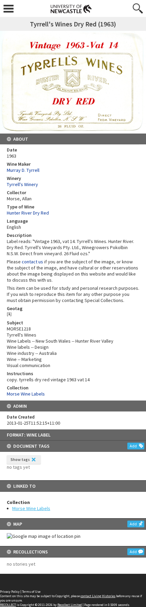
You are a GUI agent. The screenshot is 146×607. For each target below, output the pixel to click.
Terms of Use (31, 591)
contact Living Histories (97, 596)
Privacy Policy (10, 591)
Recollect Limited (69, 605)
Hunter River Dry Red (28, 213)
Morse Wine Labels (31, 508)
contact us (32, 262)
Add (133, 445)
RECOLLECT (8, 605)
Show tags (20, 459)
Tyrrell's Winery (22, 184)
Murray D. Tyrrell (23, 170)
